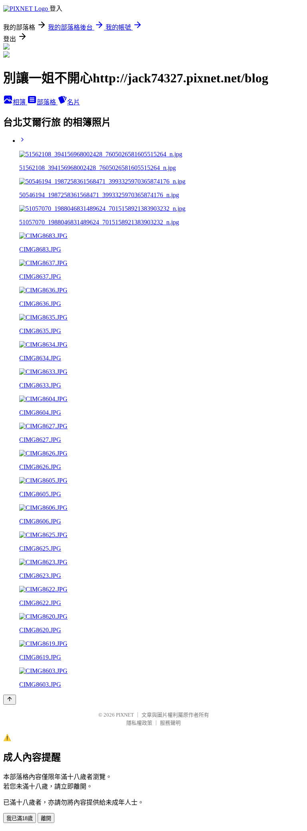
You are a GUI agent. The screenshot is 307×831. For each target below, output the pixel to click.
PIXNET (125, 715)
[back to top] (9, 700)
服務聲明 (170, 723)
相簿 (20, 102)
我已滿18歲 (19, 818)
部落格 (47, 102)
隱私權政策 (139, 723)
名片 (73, 102)
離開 (46, 818)
